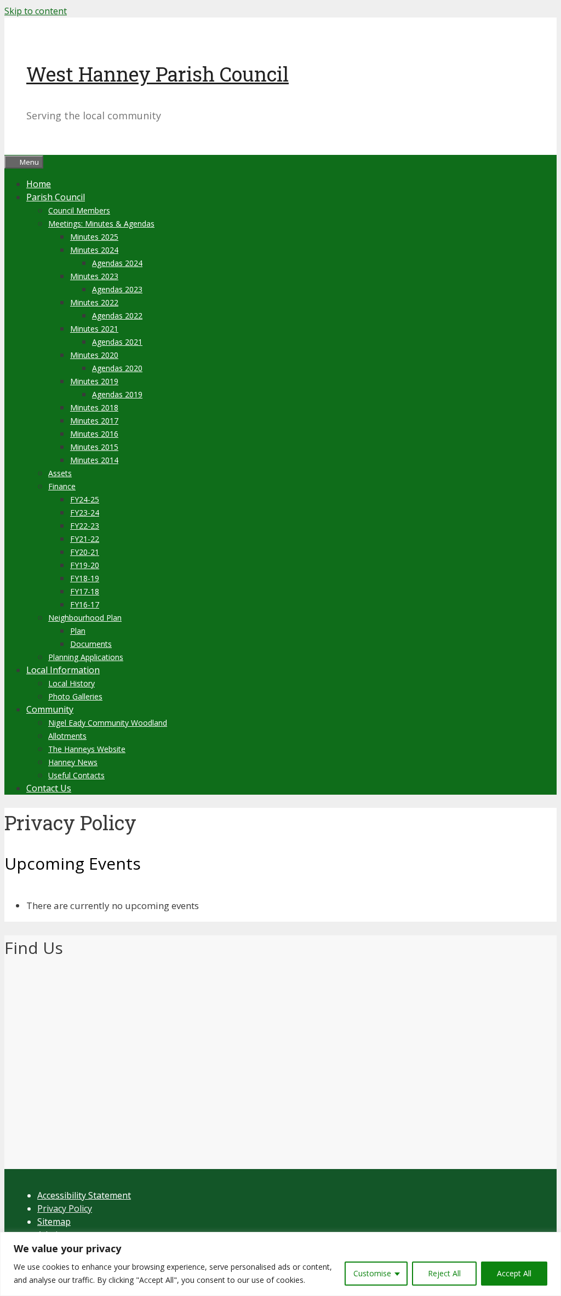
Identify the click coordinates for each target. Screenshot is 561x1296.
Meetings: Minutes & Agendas (101, 223)
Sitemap (54, 1222)
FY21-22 (84, 539)
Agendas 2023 (117, 289)
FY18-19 (84, 578)
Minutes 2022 (94, 302)
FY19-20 (84, 565)
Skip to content (35, 11)
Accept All (514, 1273)
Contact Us (48, 788)
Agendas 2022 (117, 315)
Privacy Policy (64, 1208)
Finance (62, 486)
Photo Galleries (75, 696)
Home (38, 184)
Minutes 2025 (94, 237)
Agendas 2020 (117, 368)
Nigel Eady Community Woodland (107, 723)
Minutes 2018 (94, 407)
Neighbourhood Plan (85, 617)
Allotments (67, 736)
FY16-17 (84, 604)
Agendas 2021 (117, 342)
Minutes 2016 (94, 434)
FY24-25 (84, 499)
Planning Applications (85, 657)
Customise (372, 1273)
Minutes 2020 (94, 355)
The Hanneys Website (86, 749)
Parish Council (55, 197)
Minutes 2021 (94, 328)
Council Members (79, 210)
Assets (60, 473)
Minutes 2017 (94, 420)
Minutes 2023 (94, 276)
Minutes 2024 (94, 250)
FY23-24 (84, 512)
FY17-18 (84, 591)
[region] (280, 1264)
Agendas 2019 (117, 394)
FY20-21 (84, 552)
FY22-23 (84, 525)
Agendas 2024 (117, 263)
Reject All (444, 1273)
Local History (71, 683)
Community (49, 709)
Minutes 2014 (94, 460)
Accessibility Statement (84, 1195)
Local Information (63, 670)
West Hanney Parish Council (157, 74)
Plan (77, 631)
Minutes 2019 (94, 381)
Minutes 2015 (94, 447)
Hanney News (73, 762)
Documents (91, 644)
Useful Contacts (76, 775)
